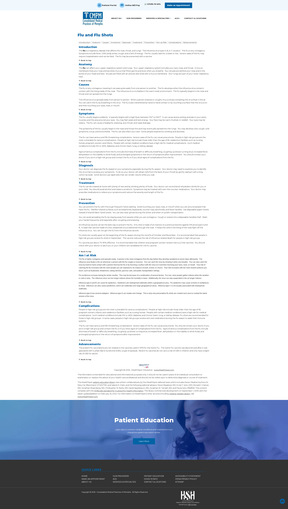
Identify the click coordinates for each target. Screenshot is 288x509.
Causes (105, 42)
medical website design (179, 394)
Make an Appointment (178, 5)
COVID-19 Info (153, 4)
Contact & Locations (195, 18)
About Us (116, 18)
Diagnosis (126, 42)
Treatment (137, 42)
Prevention (149, 42)
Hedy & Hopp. (192, 504)
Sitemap (179, 482)
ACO (177, 18)
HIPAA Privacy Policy (186, 479)
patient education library (104, 382)
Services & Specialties (157, 18)
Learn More (144, 441)
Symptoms (115, 42)
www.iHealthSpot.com (164, 370)
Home (85, 476)
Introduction (84, 42)
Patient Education (144, 420)
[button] (282, 501)
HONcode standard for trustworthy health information (118, 391)
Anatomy (96, 42)
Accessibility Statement (188, 476)
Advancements (190, 42)
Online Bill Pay (132, 5)
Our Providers (134, 18)
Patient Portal (109, 5)
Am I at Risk (161, 42)
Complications (175, 42)
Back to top (86, 60)
